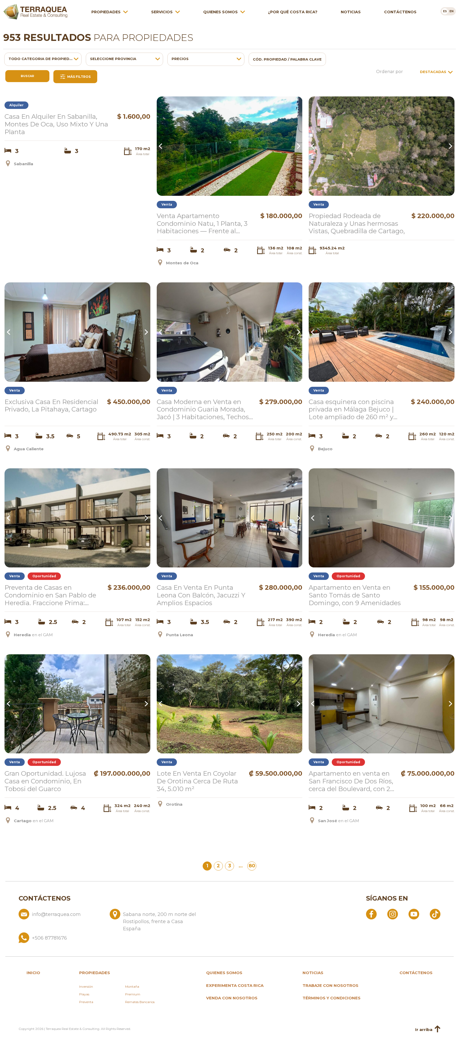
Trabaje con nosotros (330, 985)
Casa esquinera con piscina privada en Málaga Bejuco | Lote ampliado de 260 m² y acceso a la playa (351, 409)
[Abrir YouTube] (414, 914)
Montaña (132, 986)
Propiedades (106, 12)
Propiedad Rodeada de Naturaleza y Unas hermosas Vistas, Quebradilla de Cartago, (357, 223)
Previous (161, 146)
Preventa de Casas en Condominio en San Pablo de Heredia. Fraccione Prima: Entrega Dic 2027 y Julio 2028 (51, 595)
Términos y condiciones (331, 997)
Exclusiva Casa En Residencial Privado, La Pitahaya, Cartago (51, 405)
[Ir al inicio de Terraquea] (35, 12)
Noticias (351, 12)
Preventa (86, 1002)
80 (252, 866)
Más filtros (78, 77)
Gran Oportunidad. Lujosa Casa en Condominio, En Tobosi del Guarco (45, 781)
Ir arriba (423, 1029)
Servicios (162, 12)
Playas (84, 994)
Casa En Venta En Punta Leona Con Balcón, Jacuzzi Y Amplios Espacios (201, 595)
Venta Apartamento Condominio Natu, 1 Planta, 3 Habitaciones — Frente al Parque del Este (202, 223)
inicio (33, 972)
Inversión (86, 986)
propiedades (94, 972)
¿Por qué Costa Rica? (292, 12)
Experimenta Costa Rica (235, 985)
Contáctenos (400, 12)
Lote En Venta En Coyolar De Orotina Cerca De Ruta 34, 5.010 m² (197, 781)
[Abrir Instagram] (392, 914)
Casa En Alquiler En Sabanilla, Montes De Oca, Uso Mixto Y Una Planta (56, 124)
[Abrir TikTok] (435, 914)
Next (297, 146)
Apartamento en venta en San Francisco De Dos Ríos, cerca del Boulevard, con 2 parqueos (351, 781)
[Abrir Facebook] (371, 914)
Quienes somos (220, 12)
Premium (132, 994)
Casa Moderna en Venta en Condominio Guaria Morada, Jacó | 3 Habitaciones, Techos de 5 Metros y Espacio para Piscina (203, 409)
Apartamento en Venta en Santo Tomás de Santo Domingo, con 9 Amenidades (355, 595)
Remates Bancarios (140, 1002)
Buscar (27, 76)
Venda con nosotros (231, 997)
